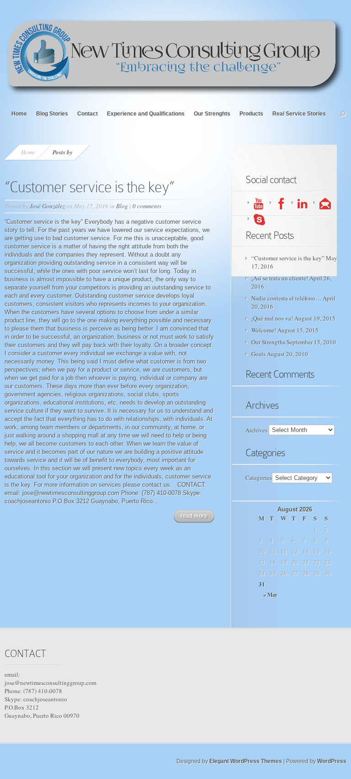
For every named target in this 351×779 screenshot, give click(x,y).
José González (47, 206)
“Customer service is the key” (89, 187)
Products (251, 114)
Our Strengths (268, 342)
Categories (258, 478)
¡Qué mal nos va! (272, 318)
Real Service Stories (299, 114)
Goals (258, 354)
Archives (256, 430)
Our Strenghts (212, 114)
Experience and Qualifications (146, 114)
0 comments (147, 206)
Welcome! (263, 330)
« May (270, 595)
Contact (87, 114)
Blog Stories (52, 114)
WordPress (331, 761)
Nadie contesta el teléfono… (286, 298)
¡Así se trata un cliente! (279, 278)
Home (19, 114)
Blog (122, 206)
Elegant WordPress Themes (245, 761)
